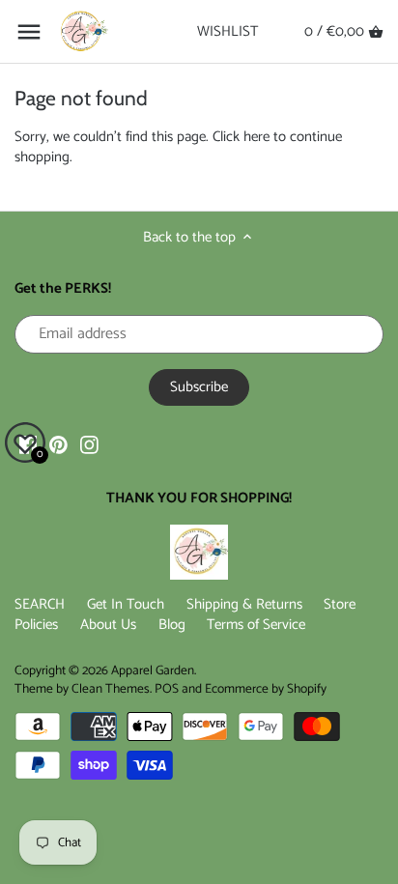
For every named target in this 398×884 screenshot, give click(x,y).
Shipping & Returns (244, 604)
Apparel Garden (152, 670)
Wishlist (227, 31)
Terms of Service (256, 625)
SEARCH (39, 604)
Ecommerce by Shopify (266, 688)
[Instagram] (89, 444)
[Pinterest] (58, 444)
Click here (241, 137)
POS (167, 688)
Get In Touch (125, 604)
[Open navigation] (28, 31)
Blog (171, 625)
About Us (108, 625)
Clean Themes (110, 688)
